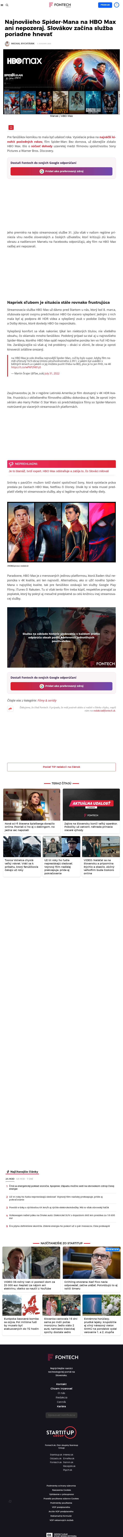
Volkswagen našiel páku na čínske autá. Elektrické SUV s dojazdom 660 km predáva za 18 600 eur (62, 1216)
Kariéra (61, 1406)
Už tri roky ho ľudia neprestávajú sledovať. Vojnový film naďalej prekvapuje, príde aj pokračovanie (56, 1198)
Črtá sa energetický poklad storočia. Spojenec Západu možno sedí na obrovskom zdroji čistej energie (61, 1187)
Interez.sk (68, 1455)
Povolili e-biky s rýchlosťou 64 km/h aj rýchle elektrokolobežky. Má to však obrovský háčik (59, 1208)
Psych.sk (67, 1470)
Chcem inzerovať (61, 1388)
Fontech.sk (56, 1462)
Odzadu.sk (56, 1459)
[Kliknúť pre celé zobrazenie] (61, 81)
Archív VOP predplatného (61, 1512)
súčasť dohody (41, 146)
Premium (105, 5)
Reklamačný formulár (61, 1516)
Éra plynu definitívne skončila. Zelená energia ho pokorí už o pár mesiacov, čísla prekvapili (59, 1226)
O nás (61, 1393)
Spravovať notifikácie (61, 1415)
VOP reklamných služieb (61, 1520)
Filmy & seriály (47, 700)
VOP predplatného (61, 1507)
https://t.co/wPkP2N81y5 (26, 367)
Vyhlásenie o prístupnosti (61, 1494)
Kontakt (61, 1384)
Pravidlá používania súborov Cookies (61, 1499)
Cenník (61, 1402)
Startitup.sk (56, 1455)
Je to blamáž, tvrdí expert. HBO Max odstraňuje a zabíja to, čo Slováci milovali (59, 471)
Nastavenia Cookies (61, 1490)
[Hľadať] (7, 5)
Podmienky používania (61, 1503)
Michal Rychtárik (22, 44)
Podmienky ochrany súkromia (61, 1486)
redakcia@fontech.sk (104, 710)
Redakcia (61, 1397)
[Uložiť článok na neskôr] (11, 127)
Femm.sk (68, 1462)
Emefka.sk (68, 1459)
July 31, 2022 (52, 373)
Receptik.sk (69, 1466)
